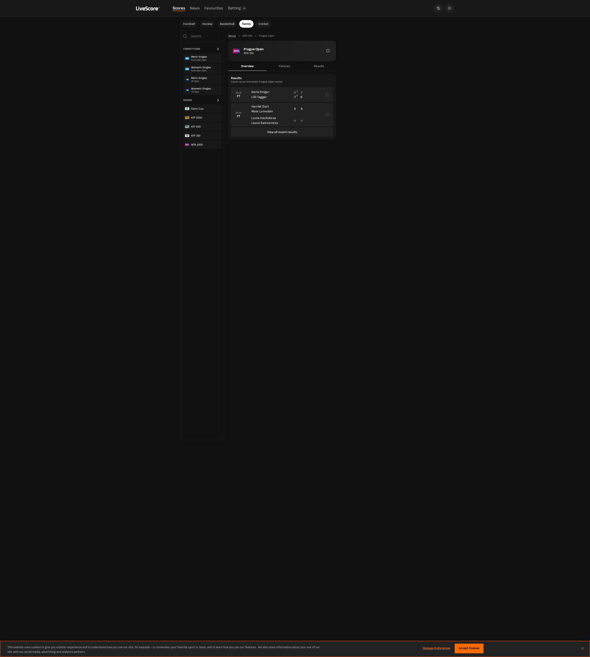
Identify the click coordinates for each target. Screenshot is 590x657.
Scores (179, 8)
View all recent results (282, 132)
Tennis (246, 24)
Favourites (213, 8)
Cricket (263, 24)
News (195, 8)
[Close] (583, 648)
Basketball (227, 24)
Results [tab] (319, 66)
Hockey (207, 24)
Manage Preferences (436, 648)
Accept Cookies (469, 648)
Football (189, 24)
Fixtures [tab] (284, 66)
